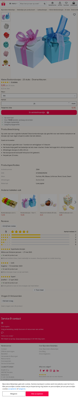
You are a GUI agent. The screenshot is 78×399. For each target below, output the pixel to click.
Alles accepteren (37, 394)
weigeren (22, 389)
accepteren (12, 389)
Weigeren (13, 394)
